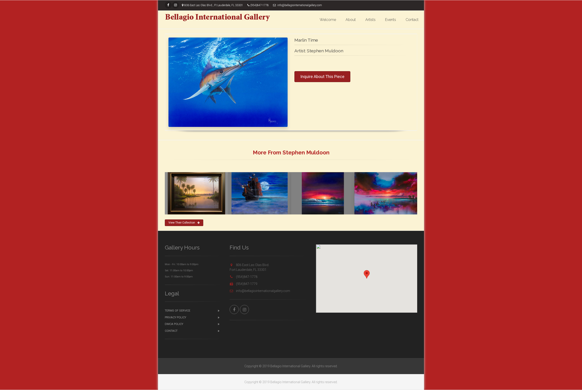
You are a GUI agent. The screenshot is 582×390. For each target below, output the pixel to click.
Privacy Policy (175, 317)
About (351, 20)
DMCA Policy (174, 324)
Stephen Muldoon (325, 50)
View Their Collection (181, 222)
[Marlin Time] (228, 82)
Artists (370, 20)
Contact (412, 20)
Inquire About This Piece (322, 76)
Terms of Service (177, 310)
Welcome (328, 20)
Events (390, 20)
